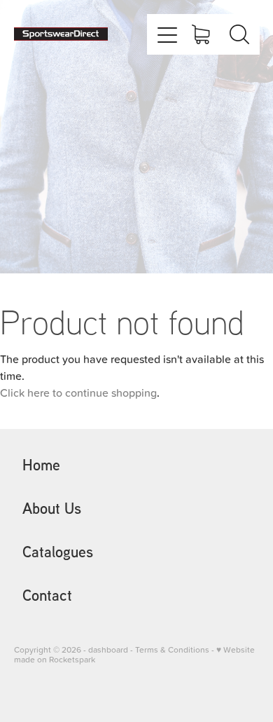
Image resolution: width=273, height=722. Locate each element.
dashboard (108, 649)
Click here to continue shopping (78, 392)
